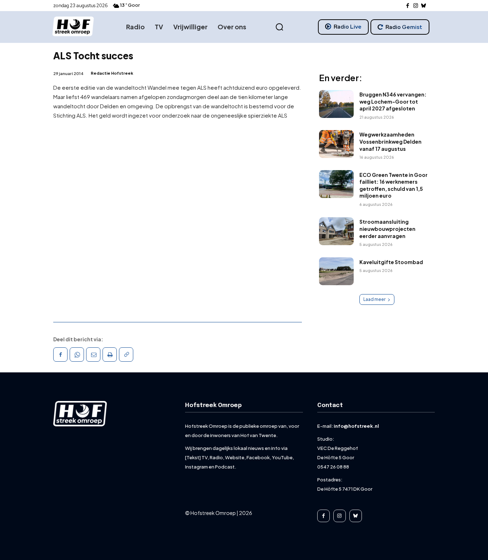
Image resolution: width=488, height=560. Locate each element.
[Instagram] (416, 6)
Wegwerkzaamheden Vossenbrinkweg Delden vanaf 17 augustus (390, 141)
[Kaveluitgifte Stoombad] (336, 271)
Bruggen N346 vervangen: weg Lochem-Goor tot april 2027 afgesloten (393, 101)
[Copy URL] (126, 354)
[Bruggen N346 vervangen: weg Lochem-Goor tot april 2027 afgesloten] (336, 104)
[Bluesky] (424, 6)
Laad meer (374, 299)
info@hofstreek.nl (356, 426)
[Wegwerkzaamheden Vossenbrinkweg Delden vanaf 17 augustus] (336, 144)
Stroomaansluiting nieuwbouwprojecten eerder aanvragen (387, 228)
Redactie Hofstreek (112, 73)
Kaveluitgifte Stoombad (391, 262)
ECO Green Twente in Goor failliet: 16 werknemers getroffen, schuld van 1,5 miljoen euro (393, 185)
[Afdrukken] (110, 354)
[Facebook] (408, 6)
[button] (279, 27)
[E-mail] (93, 354)
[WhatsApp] (77, 354)
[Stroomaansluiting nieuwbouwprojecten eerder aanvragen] (336, 231)
